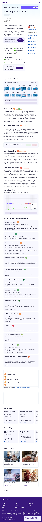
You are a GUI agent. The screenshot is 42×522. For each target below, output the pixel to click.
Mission (3, 505)
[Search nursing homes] (37, 2)
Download (35, 7)
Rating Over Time (32, 44)
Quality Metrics (32, 45)
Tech (3, 507)
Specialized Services (33, 35)
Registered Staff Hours (33, 37)
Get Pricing (20, 40)
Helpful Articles (32, 53)
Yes (29, 145)
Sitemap (29, 505)
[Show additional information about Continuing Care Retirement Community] (9, 50)
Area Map (31, 48)
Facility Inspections (32, 41)
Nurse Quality (31, 38)
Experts (16, 503)
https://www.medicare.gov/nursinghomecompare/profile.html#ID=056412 (17, 491)
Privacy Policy (31, 503)
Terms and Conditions (19, 507)
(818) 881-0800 (23, 422)
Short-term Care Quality (33, 42)
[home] (5, 2)
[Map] (21, 398)
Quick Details (31, 34)
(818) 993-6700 (7, 441)
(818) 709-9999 (23, 441)
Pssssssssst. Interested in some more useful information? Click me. (32, 518)
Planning (16, 505)
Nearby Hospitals (32, 50)
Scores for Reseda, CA (33, 47)
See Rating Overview (32, 29)
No (35, 145)
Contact (3, 503)
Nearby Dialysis (32, 51)
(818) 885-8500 (7, 422)
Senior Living (8, 7)
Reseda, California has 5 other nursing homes (22, 387)
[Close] (39, 518)
